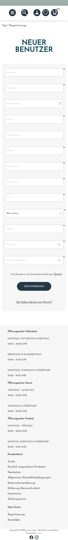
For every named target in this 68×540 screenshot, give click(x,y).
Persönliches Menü (36, 12)
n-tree (39, 533)
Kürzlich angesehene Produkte (27, 466)
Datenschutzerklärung (21, 483)
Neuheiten (14, 472)
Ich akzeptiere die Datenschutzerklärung (31, 274)
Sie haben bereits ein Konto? (34, 302)
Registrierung (16, 514)
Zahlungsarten (17, 499)
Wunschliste (45, 12)
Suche (11, 461)
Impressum (14, 493)
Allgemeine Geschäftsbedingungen (29, 477)
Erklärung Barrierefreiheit (24, 488)
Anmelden (14, 520)
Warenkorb (57, 10)
